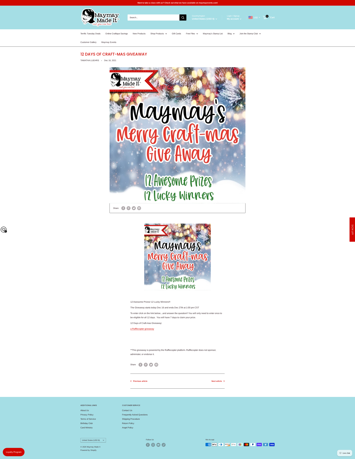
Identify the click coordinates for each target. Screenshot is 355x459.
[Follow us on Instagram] (153, 445)
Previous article (140, 381)
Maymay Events (108, 42)
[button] (352, 229)
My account (233, 19)
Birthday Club (86, 423)
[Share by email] (139, 208)
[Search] (182, 17)
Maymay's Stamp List (213, 33)
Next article (216, 381)
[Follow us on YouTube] (158, 445)
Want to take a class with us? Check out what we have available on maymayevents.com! (177, 3)
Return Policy (128, 423)
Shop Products (157, 33)
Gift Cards (176, 33)
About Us (84, 410)
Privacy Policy (86, 414)
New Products (139, 33)
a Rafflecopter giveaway (142, 329)
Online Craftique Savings (116, 33)
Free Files (190, 33)
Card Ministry (86, 427)
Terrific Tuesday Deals (90, 33)
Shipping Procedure (131, 419)
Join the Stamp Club (248, 33)
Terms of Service (88, 419)
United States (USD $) (91, 440)
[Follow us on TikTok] (164, 445)
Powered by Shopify (88, 450)
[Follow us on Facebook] (148, 445)
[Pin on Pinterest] (128, 208)
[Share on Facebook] (123, 208)
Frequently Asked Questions (135, 414)
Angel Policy (127, 427)
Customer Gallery (88, 42)
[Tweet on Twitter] (134, 208)
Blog (230, 33)
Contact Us (127, 410)
